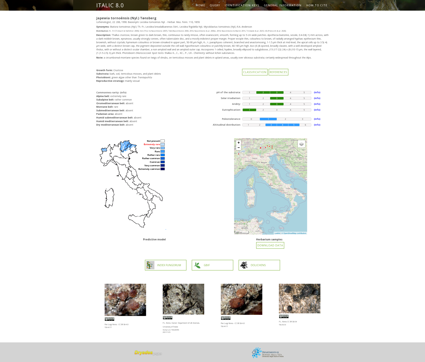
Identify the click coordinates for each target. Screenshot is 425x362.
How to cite (316, 5)
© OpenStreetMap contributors (294, 233)
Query (215, 5)
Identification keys (242, 5)
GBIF (207, 265)
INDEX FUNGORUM (169, 265)
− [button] (239, 148)
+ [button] (239, 143)
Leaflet (277, 233)
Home (200, 5)
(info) (123, 92)
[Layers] (301, 144)
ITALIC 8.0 (110, 5)
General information (283, 5)
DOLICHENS (258, 265)
